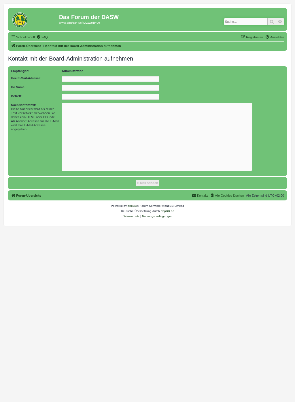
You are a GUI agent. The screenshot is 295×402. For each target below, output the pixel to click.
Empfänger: (20, 71)
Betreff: (16, 96)
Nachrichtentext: (23, 105)
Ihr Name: (18, 87)
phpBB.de (167, 211)
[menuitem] (42, 37)
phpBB (132, 205)
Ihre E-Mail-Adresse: (26, 78)
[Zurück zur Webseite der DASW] (34, 19)
